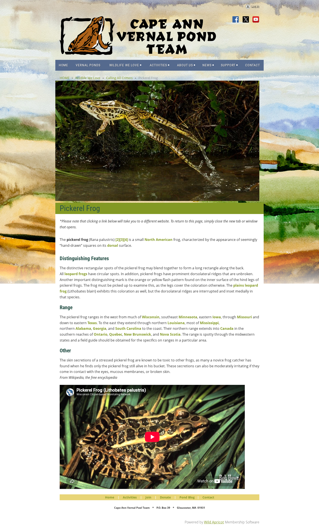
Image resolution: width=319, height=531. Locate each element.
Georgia (99, 328)
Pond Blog (187, 497)
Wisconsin (151, 317)
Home (109, 497)
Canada (226, 328)
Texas (92, 322)
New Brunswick (137, 334)
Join (148, 497)
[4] (126, 239)
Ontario (100, 334)
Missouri (244, 317)
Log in (255, 6)
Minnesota (188, 317)
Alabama (83, 328)
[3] (122, 239)
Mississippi (209, 322)
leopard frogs (75, 273)
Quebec (115, 334)
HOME (64, 78)
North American (159, 239)
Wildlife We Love (87, 78)
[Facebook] (235, 19)
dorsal (112, 245)
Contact (208, 497)
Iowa (216, 317)
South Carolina (128, 328)
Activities (130, 497)
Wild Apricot (214, 522)
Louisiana (176, 322)
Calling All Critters (119, 78)
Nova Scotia (170, 334)
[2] (117, 239)
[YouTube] (255, 19)
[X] (245, 19)
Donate (165, 497)
